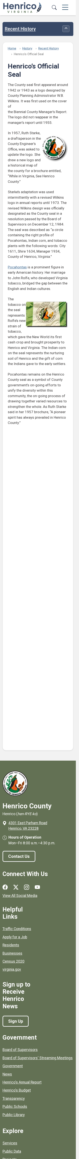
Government (13, 1066)
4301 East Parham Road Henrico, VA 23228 (27, 826)
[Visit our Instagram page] (26, 887)
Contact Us (19, 856)
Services (10, 1143)
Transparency (14, 1098)
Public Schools (15, 1106)
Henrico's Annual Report (22, 1082)
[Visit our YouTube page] (37, 887)
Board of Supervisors (20, 1050)
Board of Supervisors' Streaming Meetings (38, 1058)
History (27, 48)
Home (12, 48)
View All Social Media (20, 896)
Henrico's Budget (17, 1090)
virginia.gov (12, 969)
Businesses (12, 953)
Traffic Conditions (17, 929)
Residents (11, 945)
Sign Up (15, 1021)
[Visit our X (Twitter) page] (16, 887)
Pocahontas (17, 267)
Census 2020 (13, 961)
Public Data (12, 1151)
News (7, 1074)
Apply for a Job (15, 937)
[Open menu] (65, 7)
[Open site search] (54, 7)
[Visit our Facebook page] (5, 887)
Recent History (20, 29)
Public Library (14, 1115)
